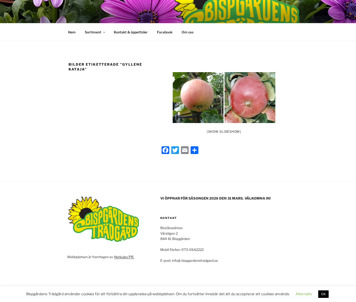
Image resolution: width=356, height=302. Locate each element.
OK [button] (323, 294)
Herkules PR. (124, 257)
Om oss (187, 32)
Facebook (164, 32)
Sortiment (93, 32)
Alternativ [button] (303, 294)
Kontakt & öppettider (131, 32)
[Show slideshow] (224, 131)
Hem (72, 32)
